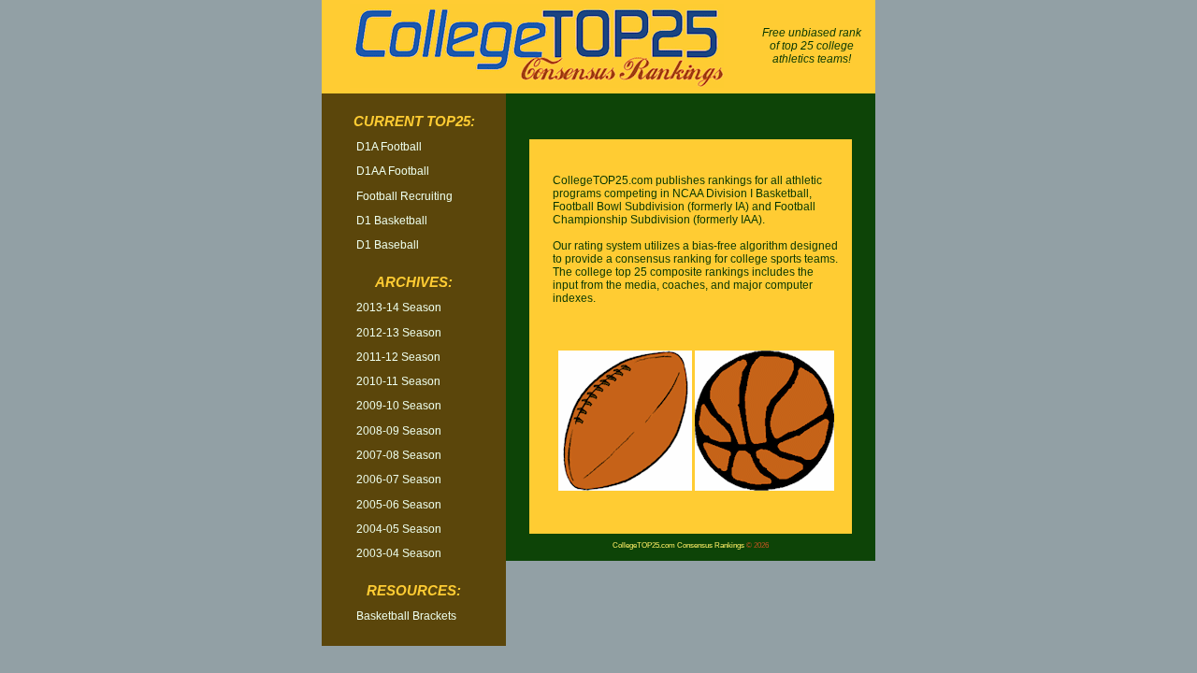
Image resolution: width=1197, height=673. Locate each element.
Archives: (414, 282)
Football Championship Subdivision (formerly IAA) (684, 213)
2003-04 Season (398, 553)
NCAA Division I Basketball (740, 193)
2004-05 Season (398, 529)
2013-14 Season (398, 307)
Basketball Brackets (406, 616)
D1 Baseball (387, 244)
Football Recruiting (404, 196)
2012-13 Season (398, 332)
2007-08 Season (398, 455)
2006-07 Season (398, 479)
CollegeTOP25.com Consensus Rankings (678, 545)
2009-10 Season (398, 405)
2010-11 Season (398, 381)
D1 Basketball (391, 220)
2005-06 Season (398, 504)
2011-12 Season (398, 357)
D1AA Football (392, 171)
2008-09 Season (398, 430)
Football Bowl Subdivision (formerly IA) (651, 206)
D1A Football (389, 146)
